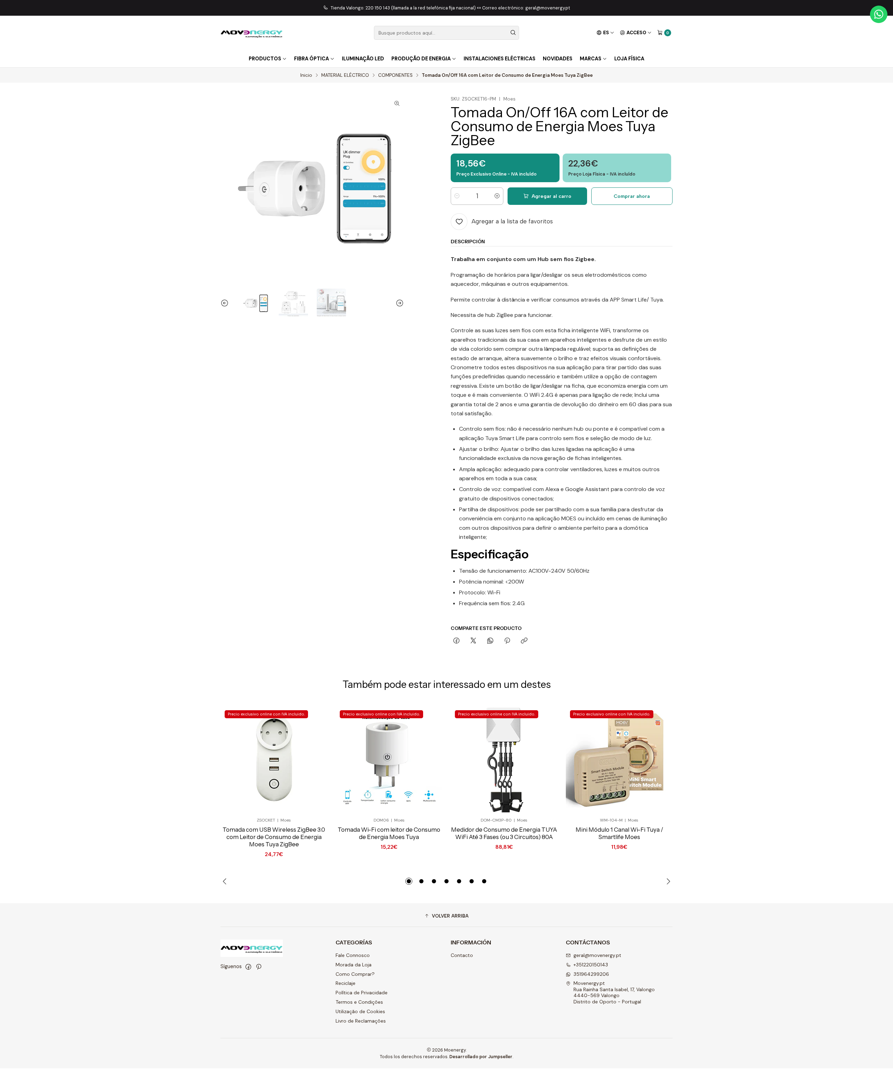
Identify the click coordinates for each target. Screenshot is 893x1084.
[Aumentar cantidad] (497, 196)
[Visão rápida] (310, 759)
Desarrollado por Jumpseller (480, 1057)
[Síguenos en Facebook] (248, 966)
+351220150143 (590, 965)
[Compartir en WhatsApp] (490, 641)
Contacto (462, 955)
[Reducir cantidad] (457, 196)
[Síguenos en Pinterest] (258, 966)
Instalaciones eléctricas (499, 58)
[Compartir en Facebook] (456, 641)
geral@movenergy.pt (597, 955)
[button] (409, 881)
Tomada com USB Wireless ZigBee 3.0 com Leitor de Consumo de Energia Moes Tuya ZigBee (274, 837)
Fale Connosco (353, 955)
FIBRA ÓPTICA (311, 58)
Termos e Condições (359, 1002)
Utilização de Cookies (360, 1011)
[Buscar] (513, 33)
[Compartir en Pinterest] (507, 641)
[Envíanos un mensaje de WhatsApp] (878, 14)
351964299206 (591, 974)
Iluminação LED (363, 58)
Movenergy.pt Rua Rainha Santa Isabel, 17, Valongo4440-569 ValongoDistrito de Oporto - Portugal (614, 992)
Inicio (306, 75)
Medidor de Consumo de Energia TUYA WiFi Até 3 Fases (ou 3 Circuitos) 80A (504, 833)
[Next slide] (398, 303)
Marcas (590, 58)
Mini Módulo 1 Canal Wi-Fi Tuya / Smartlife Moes (619, 833)
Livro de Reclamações (361, 1021)
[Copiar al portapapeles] (524, 641)
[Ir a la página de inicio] (251, 33)
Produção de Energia (421, 58)
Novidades (557, 58)
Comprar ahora (632, 196)
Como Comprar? (355, 974)
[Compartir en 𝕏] (473, 641)
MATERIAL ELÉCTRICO (345, 75)
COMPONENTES (395, 75)
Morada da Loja (354, 965)
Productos (265, 58)
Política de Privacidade (362, 992)
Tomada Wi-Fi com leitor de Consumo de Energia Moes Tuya (389, 833)
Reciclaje (345, 983)
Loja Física (629, 58)
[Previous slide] (225, 303)
